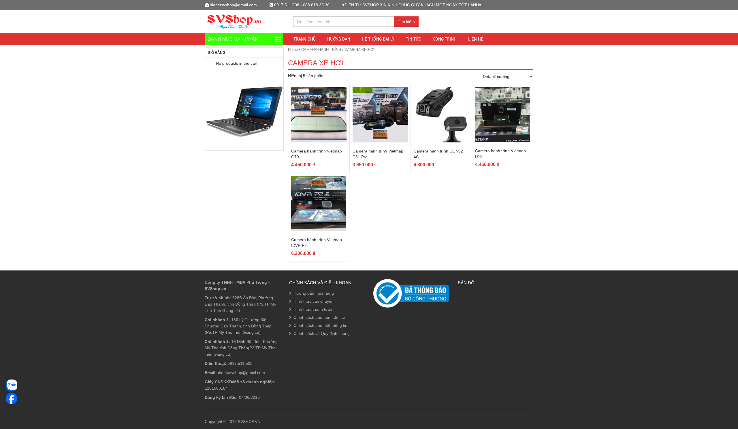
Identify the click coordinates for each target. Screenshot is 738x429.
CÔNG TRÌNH (445, 39)
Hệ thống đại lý (378, 39)
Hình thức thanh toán (312, 309)
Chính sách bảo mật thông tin (320, 325)
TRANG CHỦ (304, 39)
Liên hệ (475, 39)
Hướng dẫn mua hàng (313, 293)
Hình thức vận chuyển (313, 301)
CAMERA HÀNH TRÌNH (321, 49)
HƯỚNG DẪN (338, 39)
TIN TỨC (413, 39)
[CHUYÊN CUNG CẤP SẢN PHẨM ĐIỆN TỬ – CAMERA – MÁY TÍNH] (234, 21)
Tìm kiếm (406, 21)
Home (293, 49)
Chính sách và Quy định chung (321, 333)
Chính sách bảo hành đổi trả (319, 317)
